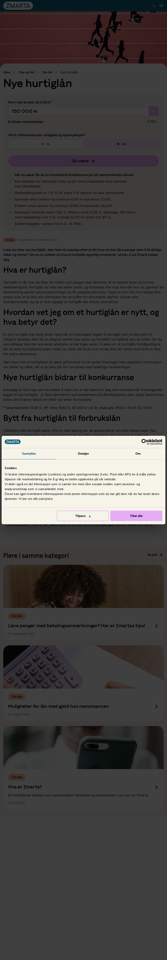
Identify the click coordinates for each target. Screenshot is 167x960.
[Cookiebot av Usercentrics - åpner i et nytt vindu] (144, 442)
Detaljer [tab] (83, 453)
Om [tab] (138, 453)
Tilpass (80, 516)
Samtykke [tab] (29, 453)
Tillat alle (136, 516)
